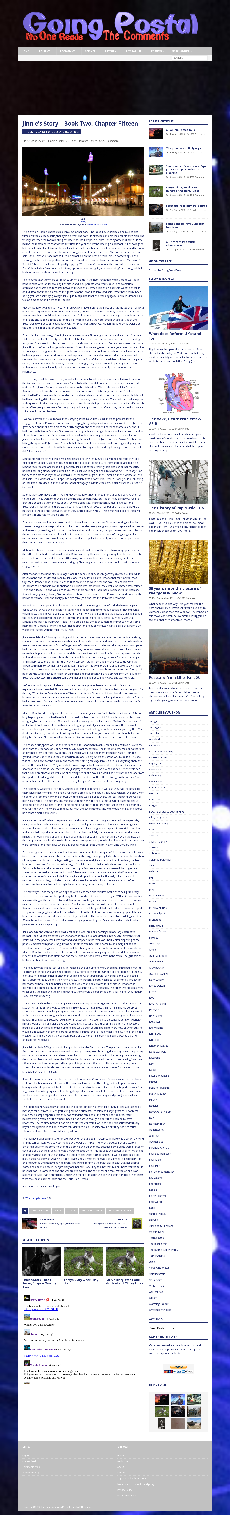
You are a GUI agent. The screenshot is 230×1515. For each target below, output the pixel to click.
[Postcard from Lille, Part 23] (178, 651)
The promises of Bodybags (183, 148)
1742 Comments (197, 195)
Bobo (152, 829)
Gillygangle (155, 943)
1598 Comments (197, 177)
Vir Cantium (155, 1279)
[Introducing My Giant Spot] (178, 1423)
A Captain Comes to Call (181, 130)
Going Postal (57, 140)
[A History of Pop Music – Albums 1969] (156, 245)
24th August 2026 (177, 134)
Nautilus (153, 1105)
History (110, 51)
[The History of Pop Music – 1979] (178, 482)
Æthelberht (155, 739)
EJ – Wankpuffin (158, 913)
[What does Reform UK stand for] (178, 308)
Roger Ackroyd (157, 1195)
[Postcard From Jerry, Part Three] (156, 209)
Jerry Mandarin (157, 1003)
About (120, 1466)
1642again (155, 727)
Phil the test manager (161, 1171)
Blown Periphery (158, 823)
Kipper (152, 1069)
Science (90, 51)
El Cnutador (155, 919)
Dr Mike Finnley (158, 907)
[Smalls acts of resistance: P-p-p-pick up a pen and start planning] (156, 170)
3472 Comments (189, 598)
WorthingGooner (35, 1198)
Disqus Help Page (127, 1495)
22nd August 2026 (177, 210)
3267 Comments (180, 428)
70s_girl (153, 721)
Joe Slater (154, 1021)
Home (25, 51)
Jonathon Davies (158, 1045)
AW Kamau (155, 781)
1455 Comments (198, 210)
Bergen (153, 805)
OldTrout (154, 1135)
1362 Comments (197, 134)
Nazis (58, 1210)
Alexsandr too (157, 745)
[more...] (196, 361)
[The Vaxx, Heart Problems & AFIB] (178, 393)
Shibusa (153, 1219)
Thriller (93, 140)
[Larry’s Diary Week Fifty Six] (83, 1261)
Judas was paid (157, 1051)
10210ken (154, 733)
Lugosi (153, 1081)
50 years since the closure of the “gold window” (175, 590)
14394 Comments (184, 513)
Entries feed (29, 1461)
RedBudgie (155, 1183)
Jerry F (152, 997)
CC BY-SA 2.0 (100, 224)
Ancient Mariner (158, 757)
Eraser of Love (157, 931)
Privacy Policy (124, 1489)
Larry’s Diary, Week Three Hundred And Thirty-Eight (182, 189)
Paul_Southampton (160, 1153)
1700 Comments (198, 231)
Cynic (152, 865)
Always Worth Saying (161, 751)
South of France (92, 1210)
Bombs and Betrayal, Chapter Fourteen (185, 225)
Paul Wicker (155, 1159)
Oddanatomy (156, 1129)
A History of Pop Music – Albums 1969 (181, 243)
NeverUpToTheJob (160, 1111)
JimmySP (154, 1009)
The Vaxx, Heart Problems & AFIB (175, 421)
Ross (152, 1207)
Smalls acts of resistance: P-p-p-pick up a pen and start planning (186, 169)
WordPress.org (30, 1472)
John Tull (154, 1039)
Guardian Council (159, 973)
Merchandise (181, 51)
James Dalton (157, 985)
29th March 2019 (160, 513)
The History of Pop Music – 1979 (177, 507)
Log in (25, 1455)
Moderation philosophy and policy (136, 1484)
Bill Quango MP (158, 817)
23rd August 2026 (177, 177)
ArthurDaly (155, 775)
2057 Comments (197, 249)
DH (151, 877)
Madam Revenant (159, 1087)
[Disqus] (83, 1339)
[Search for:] (190, 58)
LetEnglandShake (159, 1075)
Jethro (152, 991)
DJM (151, 889)
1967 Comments (197, 152)
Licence (89, 224)
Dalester (154, 871)
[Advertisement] (115, 88)
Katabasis (154, 1057)
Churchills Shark (158, 841)
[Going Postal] (110, 45)
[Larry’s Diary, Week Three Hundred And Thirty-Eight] (156, 191)
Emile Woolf (156, 925)
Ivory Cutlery (156, 979)
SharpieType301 (158, 1213)
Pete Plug (154, 1165)
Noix (151, 1117)
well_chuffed (156, 1291)
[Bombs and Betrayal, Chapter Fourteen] (156, 227)
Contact (121, 1472)
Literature (133, 51)
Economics (67, 51)
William (153, 1297)
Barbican (154, 793)
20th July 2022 (159, 428)
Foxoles (153, 937)
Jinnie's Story (40, 1210)
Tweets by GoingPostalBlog (165, 270)
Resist (71, 1210)
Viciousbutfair (157, 1274)
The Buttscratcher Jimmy (163, 1249)
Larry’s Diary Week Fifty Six (81, 1282)
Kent (151, 1063)
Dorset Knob (156, 895)
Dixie (152, 883)
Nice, (83, 221)
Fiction (73, 140)
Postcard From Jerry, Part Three (186, 205)
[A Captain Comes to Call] (156, 133)
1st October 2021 (36, 140)
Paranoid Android (159, 1147)
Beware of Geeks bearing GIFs (166, 811)
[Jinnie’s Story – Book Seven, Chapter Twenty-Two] (41, 1261)
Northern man (157, 1123)
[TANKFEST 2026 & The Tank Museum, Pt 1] (194, 1423)
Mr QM (153, 1099)
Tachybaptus (156, 1237)
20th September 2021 (163, 598)
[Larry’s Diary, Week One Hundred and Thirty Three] (125, 1261)
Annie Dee (155, 769)
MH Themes (85, 1507)
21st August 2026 (176, 249)
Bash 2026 (122, 1461)
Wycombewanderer (160, 1309)
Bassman (154, 799)
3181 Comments (180, 682)
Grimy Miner (156, 961)
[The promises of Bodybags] (156, 152)
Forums (156, 51)
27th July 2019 (159, 682)
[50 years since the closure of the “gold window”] (178, 562)
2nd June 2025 (159, 343)
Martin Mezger (157, 1093)
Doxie (152, 901)
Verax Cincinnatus (159, 1267)
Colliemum (155, 853)
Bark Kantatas (157, 787)
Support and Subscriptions (131, 1478)
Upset (152, 1261)
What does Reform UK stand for (175, 336)
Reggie (153, 1189)
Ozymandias (156, 1141)
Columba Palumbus (160, 859)
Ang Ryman (155, 763)
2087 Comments (111, 140)
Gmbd (152, 949)
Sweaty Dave (156, 1231)
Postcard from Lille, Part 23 (174, 677)
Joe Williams (156, 1027)
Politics (44, 51)
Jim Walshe (155, 1015)
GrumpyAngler (157, 967)
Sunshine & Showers (161, 1225)
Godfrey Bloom (158, 955)
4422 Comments (181, 343)
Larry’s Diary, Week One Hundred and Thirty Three (124, 1282)
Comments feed (31, 1466)
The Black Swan (158, 1243)
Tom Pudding (157, 1255)
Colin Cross (155, 847)
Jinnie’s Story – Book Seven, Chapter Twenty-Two (40, 1283)
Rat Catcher (156, 1177)
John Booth (155, 1033)
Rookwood (155, 1201)
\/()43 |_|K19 (156, 1285)
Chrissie (153, 835)
